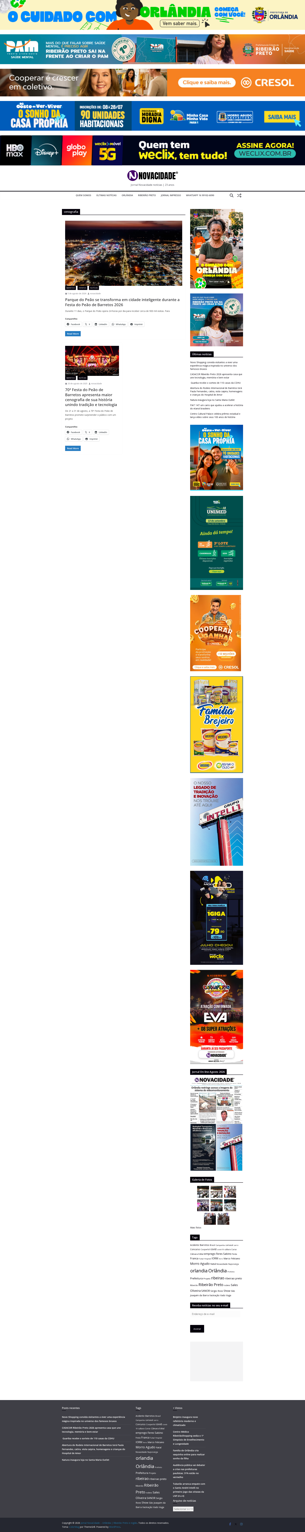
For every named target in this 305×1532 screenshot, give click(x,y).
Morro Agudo (200, 1263)
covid (213, 1249)
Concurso (195, 1249)
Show (227, 1291)
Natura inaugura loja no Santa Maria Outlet (212, 399)
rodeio (227, 1285)
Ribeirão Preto (147, 195)
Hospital (207, 1258)
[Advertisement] (216, 1361)
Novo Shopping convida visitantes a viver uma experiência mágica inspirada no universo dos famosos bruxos (213, 365)
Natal (213, 1263)
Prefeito (231, 1271)
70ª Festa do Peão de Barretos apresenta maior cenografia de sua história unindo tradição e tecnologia (91, 397)
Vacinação (214, 1295)
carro (236, 1245)
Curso (234, 1249)
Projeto (206, 1278)
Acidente (194, 1244)
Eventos (82, 288)
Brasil (212, 1245)
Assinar (197, 1328)
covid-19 (220, 1249)
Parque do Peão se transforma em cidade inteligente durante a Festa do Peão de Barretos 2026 (122, 302)
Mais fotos (195, 1227)
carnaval (229, 1245)
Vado (222, 1295)
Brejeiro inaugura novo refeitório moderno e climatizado (185, 1420)
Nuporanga (233, 1264)
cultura (227, 1249)
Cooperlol (205, 1249)
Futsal (201, 1259)
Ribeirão (194, 1285)
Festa (234, 1254)
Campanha (220, 1245)
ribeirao (217, 1278)
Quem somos (83, 195)
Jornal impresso (171, 195)
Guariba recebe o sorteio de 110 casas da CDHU (215, 382)
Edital (200, 1254)
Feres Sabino (223, 1254)
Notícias (94, 288)
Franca (194, 1258)
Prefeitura (196, 1278)
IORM (215, 1258)
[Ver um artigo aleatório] (239, 195)
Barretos (70, 288)
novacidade (95, 293)
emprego (209, 1254)
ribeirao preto (233, 1278)
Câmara (194, 1254)
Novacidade (222, 1264)
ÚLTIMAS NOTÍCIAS (106, 195)
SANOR (205, 1291)
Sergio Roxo (216, 1290)
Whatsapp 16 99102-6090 (200, 195)
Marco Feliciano (232, 1258)
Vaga (228, 1295)
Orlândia (127, 195)
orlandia (199, 1271)
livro (221, 1258)
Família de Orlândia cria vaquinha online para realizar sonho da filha (189, 1454)
